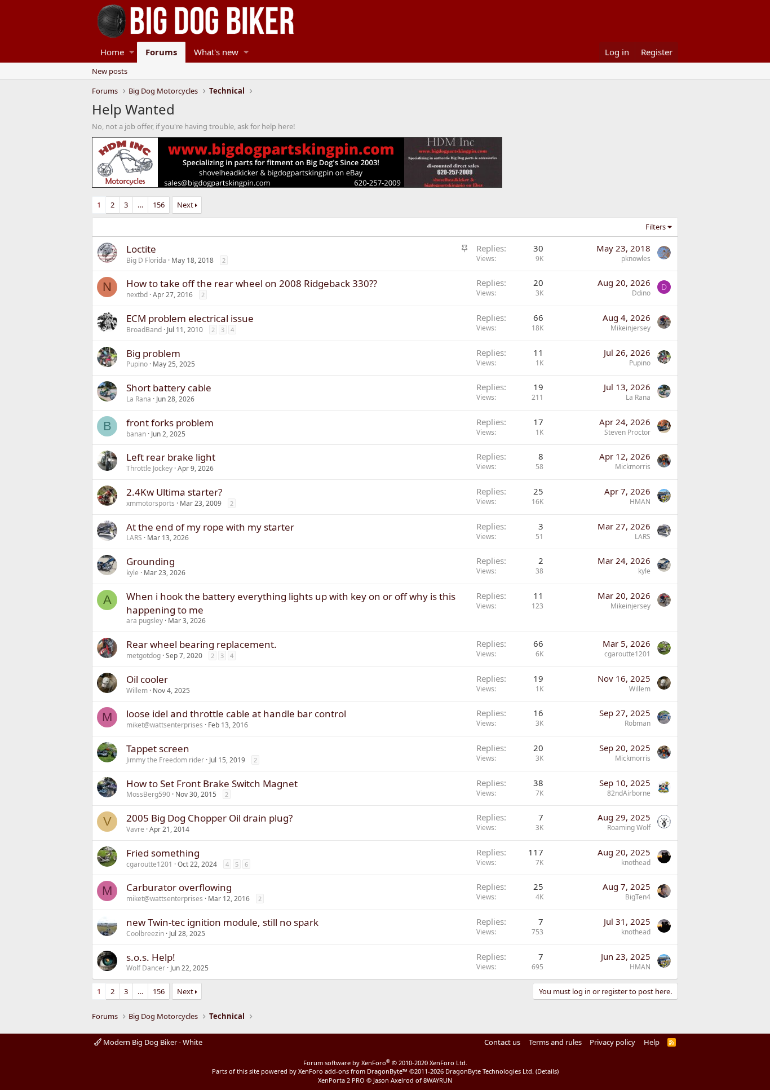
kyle (132, 572)
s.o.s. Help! (150, 957)
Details (547, 1071)
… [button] (140, 205)
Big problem (153, 353)
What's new (216, 52)
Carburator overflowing (179, 887)
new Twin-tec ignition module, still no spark (222, 922)
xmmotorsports (150, 503)
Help (652, 1042)
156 (159, 205)
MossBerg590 (148, 794)
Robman (637, 723)
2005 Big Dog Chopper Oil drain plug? (209, 817)
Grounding (150, 561)
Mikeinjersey (630, 328)
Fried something (163, 852)
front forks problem (170, 422)
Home (112, 52)
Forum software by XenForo (385, 1062)
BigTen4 (637, 897)
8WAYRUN (437, 1080)
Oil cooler (147, 679)
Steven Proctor (627, 432)
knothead (635, 862)
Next (185, 205)
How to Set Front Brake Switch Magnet (212, 783)
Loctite (141, 248)
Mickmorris (632, 466)
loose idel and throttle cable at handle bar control (236, 713)
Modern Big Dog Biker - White (151, 1042)
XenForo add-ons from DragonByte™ (353, 1071)
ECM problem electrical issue (190, 318)
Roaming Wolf (628, 827)
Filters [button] (655, 227)
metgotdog (143, 655)
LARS (134, 537)
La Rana (138, 399)
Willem (137, 690)
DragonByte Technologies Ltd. (489, 1071)
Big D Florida (146, 260)
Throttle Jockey (149, 468)
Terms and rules (555, 1042)
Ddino (641, 293)
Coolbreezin (145, 933)
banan (136, 434)
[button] (131, 52)
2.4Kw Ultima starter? (174, 492)
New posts (109, 71)
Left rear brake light (170, 457)
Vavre (135, 829)
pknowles (635, 258)
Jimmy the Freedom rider (165, 760)
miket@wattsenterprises (164, 725)
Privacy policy (612, 1042)
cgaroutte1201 (627, 654)
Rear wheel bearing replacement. (201, 644)
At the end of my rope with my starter (210, 526)
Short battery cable (168, 387)
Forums (161, 52)
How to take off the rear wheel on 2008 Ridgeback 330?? (251, 283)
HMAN (640, 501)
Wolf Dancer (145, 968)
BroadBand (144, 329)
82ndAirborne (628, 793)
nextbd (137, 294)
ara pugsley (144, 620)
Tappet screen (157, 748)
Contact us (502, 1042)
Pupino (137, 364)
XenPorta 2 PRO (341, 1080)
